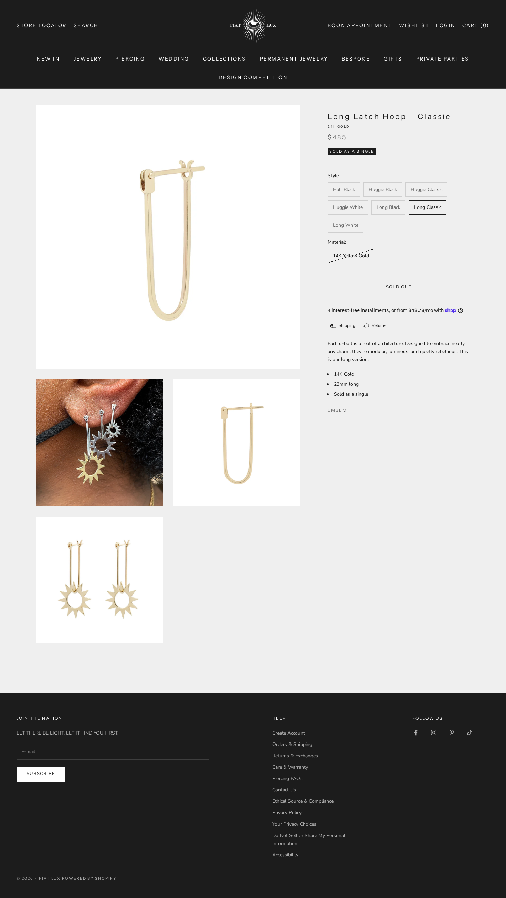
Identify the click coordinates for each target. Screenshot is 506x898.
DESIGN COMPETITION (253, 77)
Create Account (288, 733)
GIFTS (393, 59)
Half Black (344, 189)
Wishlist (414, 25)
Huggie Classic (426, 189)
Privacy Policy (287, 812)
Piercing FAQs (287, 778)
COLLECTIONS (224, 59)
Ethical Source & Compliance (303, 801)
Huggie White (348, 207)
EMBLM (337, 410)
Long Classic (427, 207)
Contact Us (284, 790)
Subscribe (41, 774)
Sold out (399, 287)
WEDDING (174, 59)
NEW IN (48, 59)
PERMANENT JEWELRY (294, 59)
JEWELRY (88, 59)
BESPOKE (356, 59)
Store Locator (42, 25)
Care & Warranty (290, 767)
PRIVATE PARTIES (442, 59)
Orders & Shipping (292, 744)
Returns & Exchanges (295, 755)
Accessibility (285, 855)
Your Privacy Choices (294, 824)
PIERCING (130, 59)
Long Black (388, 207)
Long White (345, 225)
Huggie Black (383, 189)
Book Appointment (360, 25)
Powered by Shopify (89, 878)
